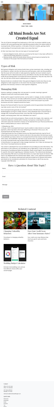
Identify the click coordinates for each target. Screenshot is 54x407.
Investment (6, 400)
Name (4, 168)
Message (4, 184)
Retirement (6, 398)
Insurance (6, 403)
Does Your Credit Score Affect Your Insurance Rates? (39, 232)
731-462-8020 (10, 387)
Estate (5, 402)
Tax (4, 405)
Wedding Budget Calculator (14, 263)
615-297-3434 (10, 386)
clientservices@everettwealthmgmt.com (12, 393)
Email (3, 176)
